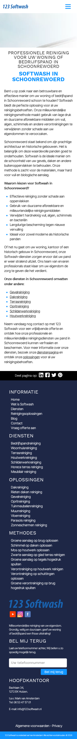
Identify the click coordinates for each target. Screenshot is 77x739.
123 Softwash (15, 6)
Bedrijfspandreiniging (26, 443)
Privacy (57, 726)
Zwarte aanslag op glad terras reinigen (38, 555)
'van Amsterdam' (36, 735)
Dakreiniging (18, 297)
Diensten (17, 409)
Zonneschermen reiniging (29, 525)
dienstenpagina (47, 352)
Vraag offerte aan (23, 428)
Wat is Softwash (22, 404)
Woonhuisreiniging (24, 448)
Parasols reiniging (23, 520)
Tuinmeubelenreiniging (27, 506)
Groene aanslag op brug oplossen (34, 540)
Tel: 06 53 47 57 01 (20, 702)
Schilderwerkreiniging (25, 311)
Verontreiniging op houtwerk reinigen (37, 569)
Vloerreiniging (20, 516)
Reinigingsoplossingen (26, 414)
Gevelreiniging (20, 292)
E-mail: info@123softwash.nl (25, 709)
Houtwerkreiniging (23, 316)
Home (15, 399)
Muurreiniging (20, 511)
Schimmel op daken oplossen (31, 545)
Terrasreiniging (20, 302)
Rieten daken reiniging (26, 492)
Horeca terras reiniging (27, 467)
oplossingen (31, 357)
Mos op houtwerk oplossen (30, 550)
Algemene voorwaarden (32, 726)
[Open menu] (68, 6)
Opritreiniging (19, 306)
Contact (16, 423)
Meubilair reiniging (23, 472)
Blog (14, 418)
